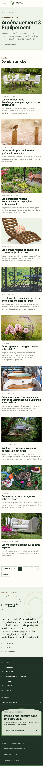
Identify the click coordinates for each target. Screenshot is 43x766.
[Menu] (4, 3)
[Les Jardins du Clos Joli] (21, 3)
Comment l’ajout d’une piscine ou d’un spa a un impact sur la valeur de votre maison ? (21, 400)
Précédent (6, 569)
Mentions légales (11, 755)
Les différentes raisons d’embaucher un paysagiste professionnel (16, 201)
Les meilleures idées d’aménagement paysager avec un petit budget (20, 102)
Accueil (3, 12)
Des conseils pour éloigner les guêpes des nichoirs (18, 152)
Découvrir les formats (21, 730)
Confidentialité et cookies (14, 749)
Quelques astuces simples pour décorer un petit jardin (19, 449)
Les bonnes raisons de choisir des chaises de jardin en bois (20, 251)
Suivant (5, 574)
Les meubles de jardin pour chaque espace (20, 546)
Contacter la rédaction (21, 702)
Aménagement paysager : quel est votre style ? (20, 347)
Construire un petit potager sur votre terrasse (18, 497)
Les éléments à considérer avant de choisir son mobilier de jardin (21, 299)
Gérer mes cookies (11, 760)
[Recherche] (38, 3)
